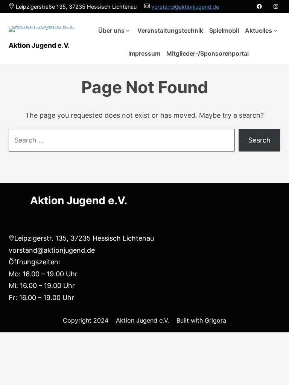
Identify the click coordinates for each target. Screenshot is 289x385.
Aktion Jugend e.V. (39, 45)
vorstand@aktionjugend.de (185, 6)
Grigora (215, 320)
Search (259, 140)
